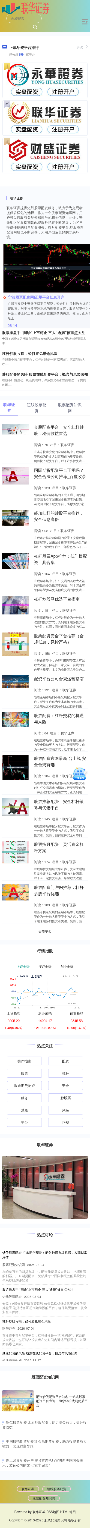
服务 (24, 1097)
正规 (65, 1122)
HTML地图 (68, 1511)
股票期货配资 (24, 1085)
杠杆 (65, 1073)
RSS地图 (52, 1511)
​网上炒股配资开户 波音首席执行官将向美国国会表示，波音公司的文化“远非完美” (42, 1462)
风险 (65, 1110)
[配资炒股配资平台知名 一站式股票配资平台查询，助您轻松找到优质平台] (18, 1400)
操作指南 (24, 1060)
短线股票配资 (56, 1488)
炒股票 (65, 1097)
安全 (65, 1085)
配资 (65, 1060)
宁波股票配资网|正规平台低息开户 (36, 297)
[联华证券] (26, 7)
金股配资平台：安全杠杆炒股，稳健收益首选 (59, 430)
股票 (24, 1073)
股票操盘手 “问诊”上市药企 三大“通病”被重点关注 (43, 332)
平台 (24, 1122)
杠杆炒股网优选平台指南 (57, 599)
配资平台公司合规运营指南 (59, 678)
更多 (80, 47)
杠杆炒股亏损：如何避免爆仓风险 (29, 353)
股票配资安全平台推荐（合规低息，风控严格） (59, 639)
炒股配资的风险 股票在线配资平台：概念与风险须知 (45, 374)
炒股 (24, 1110)
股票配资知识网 (44, 1498)
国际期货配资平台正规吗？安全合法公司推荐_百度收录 (60, 473)
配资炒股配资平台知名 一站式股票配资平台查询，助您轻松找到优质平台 (62, 1400)
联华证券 (27, 1488)
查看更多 (45, 931)
